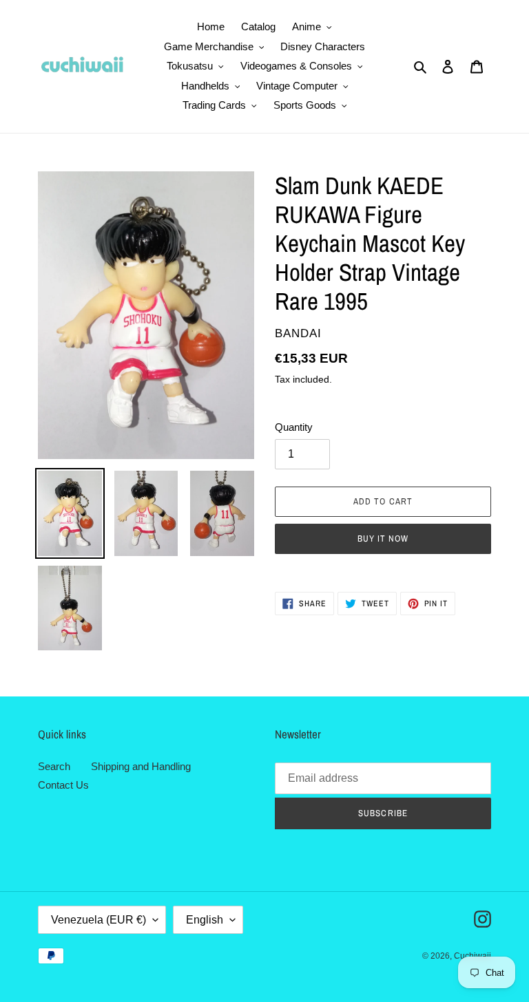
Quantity (294, 427)
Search (54, 766)
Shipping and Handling (141, 766)
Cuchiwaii (472, 956)
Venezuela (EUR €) (98, 920)
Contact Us (63, 785)
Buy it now (382, 538)
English (204, 920)
